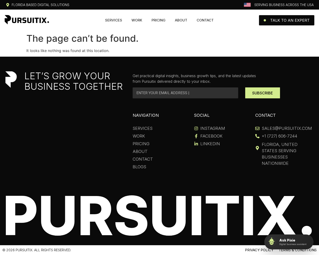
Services (113, 20)
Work (136, 20)
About (181, 20)
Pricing (159, 20)
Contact (205, 20)
